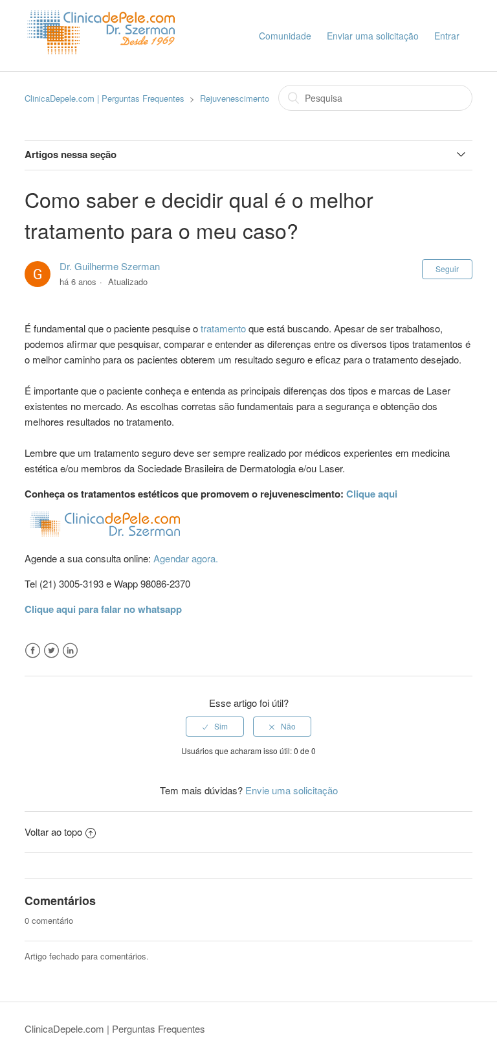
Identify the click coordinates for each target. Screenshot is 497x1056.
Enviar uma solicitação (373, 35)
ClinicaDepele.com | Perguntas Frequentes (104, 98)
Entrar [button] (446, 35)
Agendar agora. (185, 558)
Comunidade (285, 35)
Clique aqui (370, 494)
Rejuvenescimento (234, 98)
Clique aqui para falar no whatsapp (103, 609)
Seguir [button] (447, 268)
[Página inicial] (104, 65)
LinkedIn (70, 651)
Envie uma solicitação (291, 790)
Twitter (51, 651)
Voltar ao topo (53, 831)
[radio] (215, 726)
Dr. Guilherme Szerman (110, 266)
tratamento (223, 328)
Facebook (33, 651)
